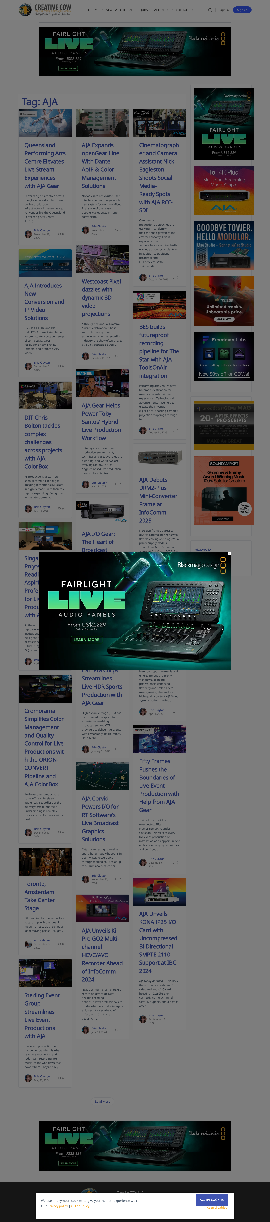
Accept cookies (212, 1200)
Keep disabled (217, 1207)
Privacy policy (58, 1206)
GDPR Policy (80, 1206)
